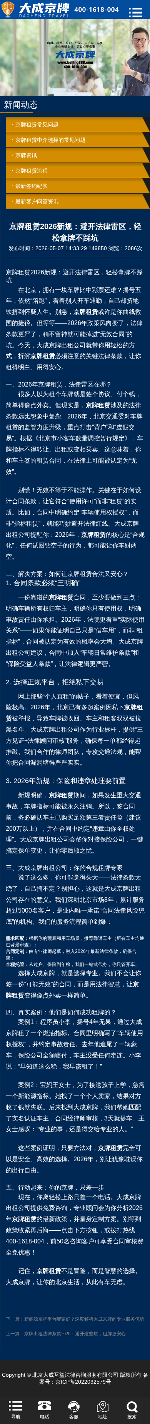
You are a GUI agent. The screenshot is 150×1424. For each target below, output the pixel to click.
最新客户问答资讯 (36, 201)
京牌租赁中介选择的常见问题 (50, 140)
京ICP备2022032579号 (83, 1382)
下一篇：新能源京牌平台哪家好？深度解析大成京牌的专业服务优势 (75, 1319)
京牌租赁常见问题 (36, 124)
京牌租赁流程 (31, 171)
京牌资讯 (26, 155)
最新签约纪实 (31, 186)
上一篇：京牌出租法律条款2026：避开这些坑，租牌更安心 (66, 1333)
